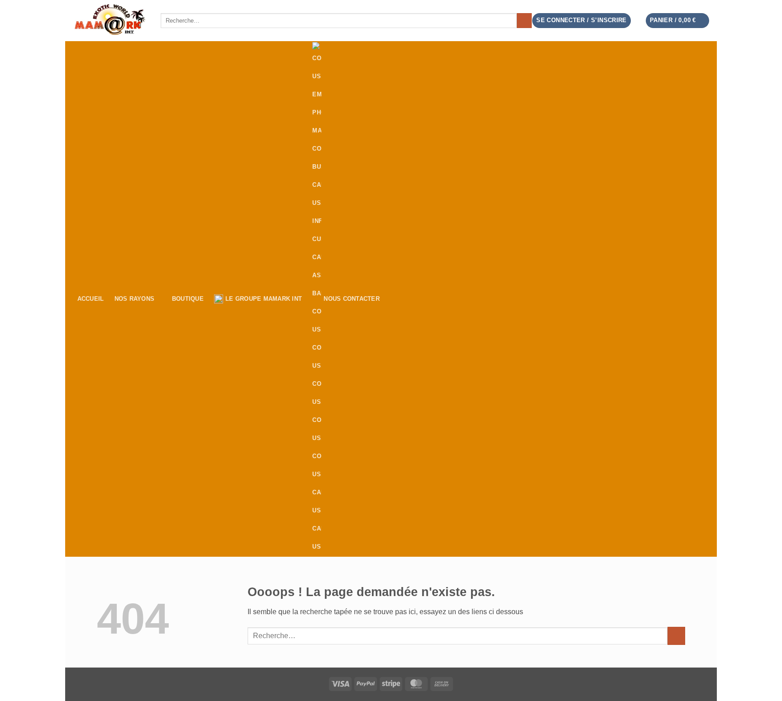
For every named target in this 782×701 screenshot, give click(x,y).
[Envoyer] (524, 20)
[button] (678, 20)
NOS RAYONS (134, 298)
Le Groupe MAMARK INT (263, 298)
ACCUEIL (90, 298)
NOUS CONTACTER (352, 298)
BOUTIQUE (188, 298)
